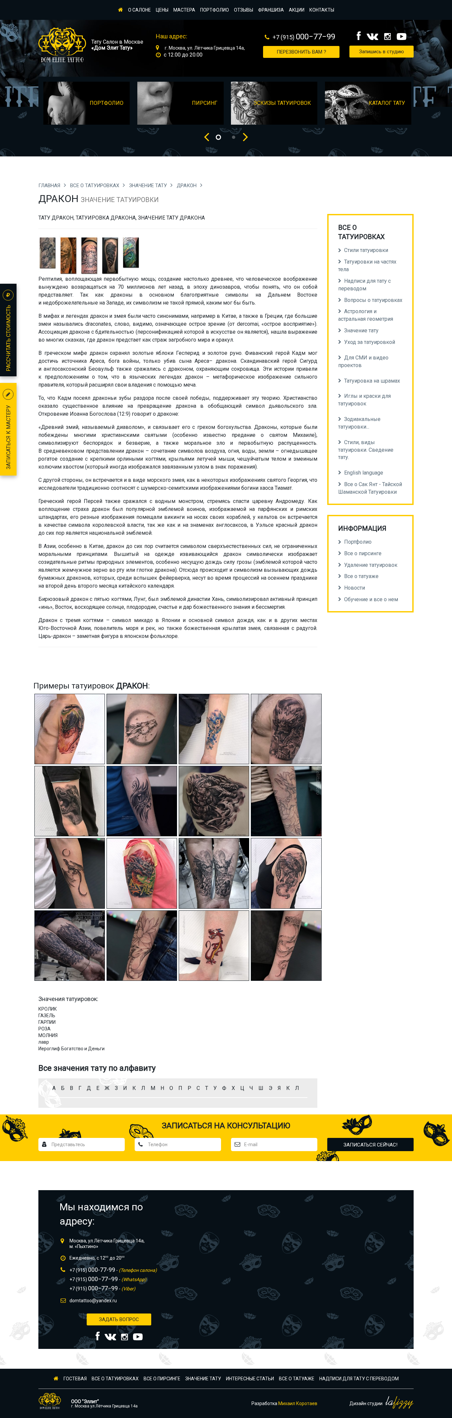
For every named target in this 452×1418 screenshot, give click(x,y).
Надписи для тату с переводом (359, 1378)
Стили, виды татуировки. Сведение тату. (365, 450)
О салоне (139, 10)
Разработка (284, 1403)
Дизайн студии (366, 1403)
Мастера (184, 10)
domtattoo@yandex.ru (93, 1300)
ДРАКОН (187, 185)
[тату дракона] (47, 255)
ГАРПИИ (47, 1022)
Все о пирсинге (162, 1378)
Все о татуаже (296, 1378)
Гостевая (75, 1378)
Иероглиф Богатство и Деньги (71, 1048)
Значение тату (148, 185)
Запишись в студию (381, 52)
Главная (50, 185)
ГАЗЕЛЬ (46, 1015)
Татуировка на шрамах (372, 381)
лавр (43, 1042)
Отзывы (243, 10)
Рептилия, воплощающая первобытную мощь (96, 279)
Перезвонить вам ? (301, 52)
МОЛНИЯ (48, 1035)
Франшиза (271, 10)
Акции (296, 10)
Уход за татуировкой (369, 342)
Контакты (321, 10)
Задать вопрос (119, 1319)
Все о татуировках (95, 185)
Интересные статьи (250, 1378)
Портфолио (214, 10)
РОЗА (44, 1028)
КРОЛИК (47, 1009)
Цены (162, 10)
